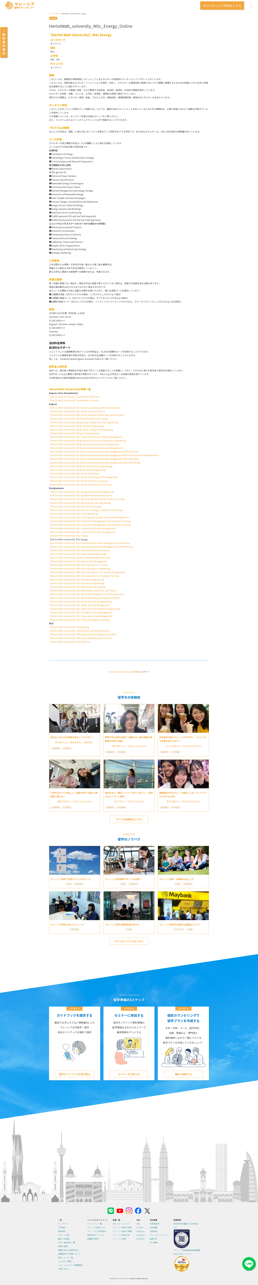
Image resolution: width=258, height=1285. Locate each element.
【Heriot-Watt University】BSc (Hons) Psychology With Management (83, 477)
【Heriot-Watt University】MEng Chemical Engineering (76, 426)
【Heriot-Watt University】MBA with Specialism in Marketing (79, 568)
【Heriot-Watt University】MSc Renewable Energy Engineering (80, 601)
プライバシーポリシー (159, 1235)
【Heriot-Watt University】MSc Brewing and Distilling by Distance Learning (86, 499)
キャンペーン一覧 (94, 1223)
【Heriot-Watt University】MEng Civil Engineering (74, 433)
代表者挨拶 (154, 1223)
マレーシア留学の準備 (122, 1231)
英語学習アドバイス (95, 1235)
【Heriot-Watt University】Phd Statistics (69, 641)
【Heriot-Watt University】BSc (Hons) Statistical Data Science (80, 484)
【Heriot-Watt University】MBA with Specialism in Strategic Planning (84, 575)
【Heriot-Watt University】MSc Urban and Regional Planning (79, 619)
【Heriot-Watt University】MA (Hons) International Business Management (86, 447)
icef (175, 1227)
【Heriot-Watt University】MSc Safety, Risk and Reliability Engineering (84, 608)
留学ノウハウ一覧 (65, 1257)
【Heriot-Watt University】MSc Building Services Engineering (80, 502)
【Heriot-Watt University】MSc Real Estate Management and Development (86, 594)
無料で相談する (183, 1074)
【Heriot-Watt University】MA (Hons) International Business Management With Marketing (94, 458)
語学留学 (62, 1231)
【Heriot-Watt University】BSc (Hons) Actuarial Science (77, 411)
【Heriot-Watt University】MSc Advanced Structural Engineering (81, 491)
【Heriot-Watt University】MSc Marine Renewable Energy (77, 553)
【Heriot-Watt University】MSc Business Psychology (75, 506)
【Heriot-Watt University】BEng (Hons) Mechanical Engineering (80, 466)
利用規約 (153, 1231)
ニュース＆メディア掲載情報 (70, 1265)
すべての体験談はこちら (129, 819)
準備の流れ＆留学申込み (68, 1250)
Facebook (140, 1235)
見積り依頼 (62, 1246)
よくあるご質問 (64, 1261)
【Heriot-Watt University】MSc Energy (68, 535)
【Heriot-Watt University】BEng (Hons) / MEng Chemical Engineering (83, 422)
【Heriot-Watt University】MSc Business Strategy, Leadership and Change (86, 510)
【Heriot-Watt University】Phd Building (69, 627)
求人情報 (153, 1242)
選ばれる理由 (63, 1238)
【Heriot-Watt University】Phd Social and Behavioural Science (80, 638)
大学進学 (62, 1227)
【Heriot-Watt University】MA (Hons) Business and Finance (78, 418)
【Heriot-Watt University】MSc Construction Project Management (82, 528)
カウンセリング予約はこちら (222, 5)
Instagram (140, 1231)
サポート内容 (63, 1235)
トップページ (63, 1223)
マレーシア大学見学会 (96, 1231)
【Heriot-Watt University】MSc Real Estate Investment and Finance (82, 590)
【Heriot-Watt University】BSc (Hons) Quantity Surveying (78, 480)
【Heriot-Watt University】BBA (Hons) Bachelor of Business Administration (86, 415)
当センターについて (121, 1223)
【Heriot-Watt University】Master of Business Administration (79, 557)
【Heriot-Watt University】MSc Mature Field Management (78, 561)
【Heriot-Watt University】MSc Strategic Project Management (80, 612)
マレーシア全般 (119, 1238)
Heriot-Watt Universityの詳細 (123, 671)
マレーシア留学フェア (96, 1227)
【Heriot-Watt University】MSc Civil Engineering (73, 513)
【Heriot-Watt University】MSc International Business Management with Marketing (90, 546)
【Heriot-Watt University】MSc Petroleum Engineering (76, 579)
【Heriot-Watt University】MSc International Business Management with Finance (89, 543)
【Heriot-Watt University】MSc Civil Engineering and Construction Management (89, 517)
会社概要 (153, 1227)
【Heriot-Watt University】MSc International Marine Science (79, 550)
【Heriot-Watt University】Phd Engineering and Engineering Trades (82, 634)
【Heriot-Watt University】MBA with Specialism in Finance (78, 565)
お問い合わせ (63, 1269)
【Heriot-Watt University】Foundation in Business (74, 396)
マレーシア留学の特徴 (122, 1227)
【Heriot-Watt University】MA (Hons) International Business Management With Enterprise (94, 451)
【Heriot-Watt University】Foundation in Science (74, 400)
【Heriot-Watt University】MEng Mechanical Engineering (77, 469)
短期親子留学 (92, 1238)
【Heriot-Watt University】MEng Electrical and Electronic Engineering (84, 444)
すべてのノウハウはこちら (129, 941)
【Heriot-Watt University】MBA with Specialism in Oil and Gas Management (87, 572)
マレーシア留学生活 (121, 1235)
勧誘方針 (153, 1238)
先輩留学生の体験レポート (69, 1253)
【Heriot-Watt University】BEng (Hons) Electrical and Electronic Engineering (87, 440)
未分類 (56, 14)
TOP (50, 14)
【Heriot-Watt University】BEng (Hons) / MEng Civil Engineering (81, 429)
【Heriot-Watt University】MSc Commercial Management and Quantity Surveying (90, 521)
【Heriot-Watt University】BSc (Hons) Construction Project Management (85, 436)
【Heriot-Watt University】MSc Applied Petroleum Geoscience (80, 495)
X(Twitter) (140, 1238)
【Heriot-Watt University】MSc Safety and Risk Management (79, 605)
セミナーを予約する (129, 1074)
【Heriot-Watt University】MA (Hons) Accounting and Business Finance (84, 407)
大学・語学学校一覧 (66, 1242)
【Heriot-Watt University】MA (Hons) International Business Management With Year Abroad (94, 462)
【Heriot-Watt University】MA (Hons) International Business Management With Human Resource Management (104, 455)
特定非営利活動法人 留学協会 (186, 1223)
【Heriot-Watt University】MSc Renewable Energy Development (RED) (84, 597)
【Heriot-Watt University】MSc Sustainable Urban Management (81, 616)
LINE (138, 1223)
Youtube (139, 1227)
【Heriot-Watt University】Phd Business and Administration (79, 630)
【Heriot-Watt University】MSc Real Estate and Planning (77, 586)
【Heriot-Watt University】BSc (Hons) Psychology (74, 473)
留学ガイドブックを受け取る (74, 1074)
